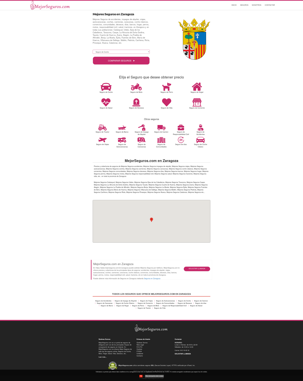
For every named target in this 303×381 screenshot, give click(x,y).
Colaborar (140, 353)
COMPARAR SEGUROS (120, 60)
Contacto (140, 356)
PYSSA (139, 351)
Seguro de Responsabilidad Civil (175, 305)
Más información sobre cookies (154, 376)
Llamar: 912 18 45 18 (182, 350)
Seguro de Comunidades (165, 303)
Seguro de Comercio (145, 303)
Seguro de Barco (107, 305)
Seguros (244, 5)
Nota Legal (140, 345)
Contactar (270, 5)
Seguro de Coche (184, 301)
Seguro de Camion (201, 301)
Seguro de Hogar (122, 305)
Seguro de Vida (159, 308)
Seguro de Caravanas (104, 303)
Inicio (234, 5)
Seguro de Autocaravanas (165, 301)
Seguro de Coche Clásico (125, 303)
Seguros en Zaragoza (152, 278)
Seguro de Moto (153, 305)
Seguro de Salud (196, 305)
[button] (151, 220)
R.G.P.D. (140, 347)
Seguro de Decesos (185, 303)
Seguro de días (200, 303)
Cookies (139, 349)
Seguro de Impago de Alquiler (126, 301)
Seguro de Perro (138, 305)
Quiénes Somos (142, 342)
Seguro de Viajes (146, 301)
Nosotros (256, 5)
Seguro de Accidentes (103, 301)
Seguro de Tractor (144, 308)
